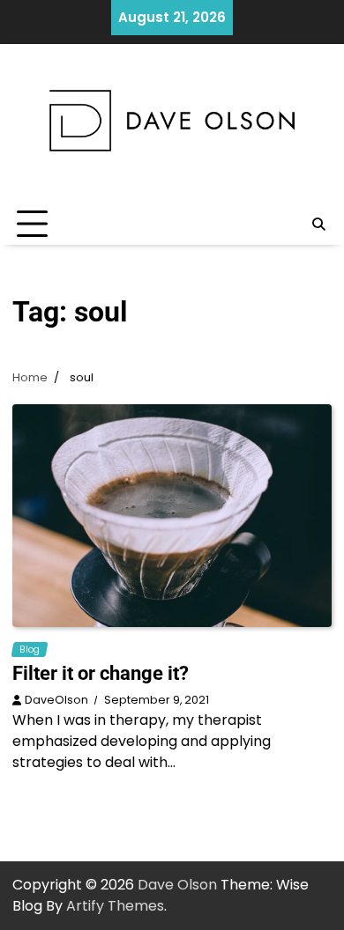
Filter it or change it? (100, 673)
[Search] (318, 224)
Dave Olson (177, 885)
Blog (29, 649)
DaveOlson (56, 699)
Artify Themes (115, 906)
